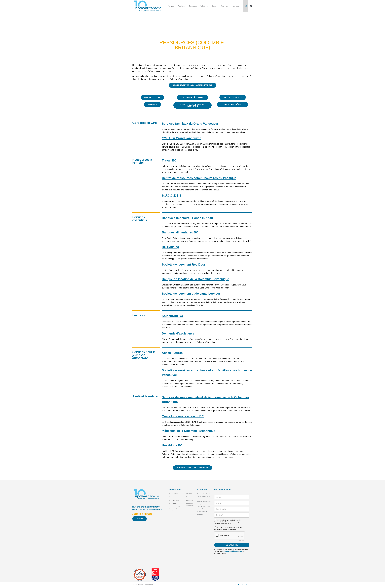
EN (246, 6)
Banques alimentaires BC (180, 232)
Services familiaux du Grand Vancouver (190, 123)
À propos (171, 6)
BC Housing (170, 247)
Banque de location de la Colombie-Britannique (195, 279)
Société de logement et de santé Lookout (191, 293)
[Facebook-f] (235, 584)
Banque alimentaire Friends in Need (187, 218)
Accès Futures (172, 352)
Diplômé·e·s (204, 6)
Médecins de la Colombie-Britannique (188, 430)
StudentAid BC (172, 316)
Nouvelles (224, 6)
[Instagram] (242, 584)
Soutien (214, 6)
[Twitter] (238, 584)
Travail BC (169, 160)
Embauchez (193, 6)
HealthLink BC (172, 445)
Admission (181, 6)
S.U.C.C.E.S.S (171, 195)
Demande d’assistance (178, 333)
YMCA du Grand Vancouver (181, 138)
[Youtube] (246, 584)
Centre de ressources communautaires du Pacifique (199, 178)
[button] (251, 6)
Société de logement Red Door (183, 264)
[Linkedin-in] (250, 584)
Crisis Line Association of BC (183, 416)
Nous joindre (236, 6)
